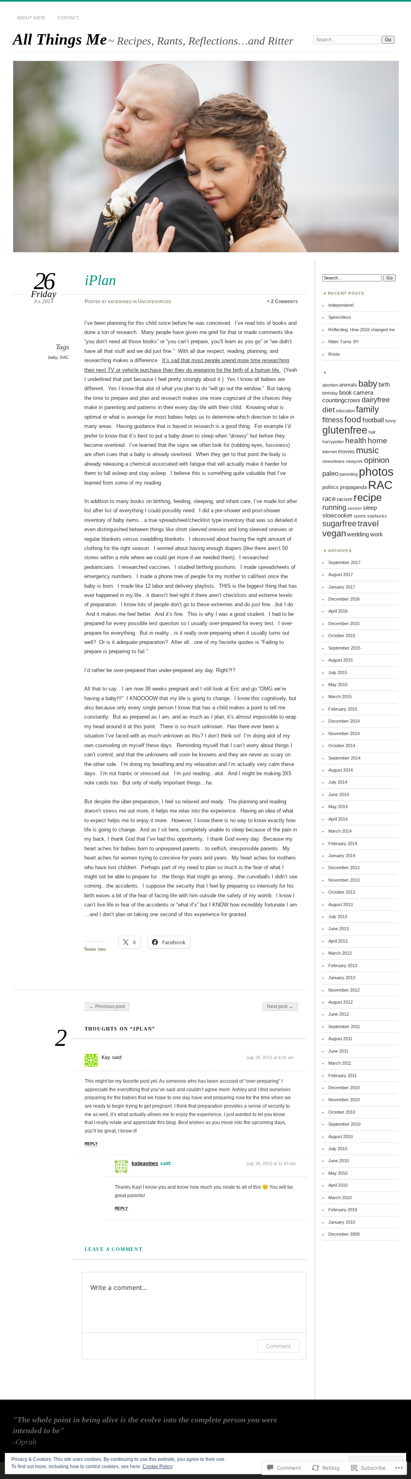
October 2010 (341, 1112)
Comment (278, 1346)
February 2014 (342, 843)
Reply (91, 1143)
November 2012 (344, 990)
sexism (355, 508)
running (334, 507)
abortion (330, 385)
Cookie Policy (157, 1466)
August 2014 (340, 770)
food (352, 419)
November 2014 (344, 733)
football (373, 420)
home (377, 440)
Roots (334, 354)
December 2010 (344, 1087)
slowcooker (337, 515)
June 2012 (338, 1014)
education (345, 410)
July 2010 (337, 1148)
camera (363, 392)
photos (376, 471)
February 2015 (342, 709)
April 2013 (338, 941)
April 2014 (338, 819)
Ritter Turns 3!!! (343, 341)
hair (372, 432)
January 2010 (341, 1222)
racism (344, 499)
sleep (370, 507)
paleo (330, 473)
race (329, 498)
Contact (68, 17)
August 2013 (340, 904)
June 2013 (338, 928)
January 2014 (341, 855)
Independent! (341, 305)
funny (390, 420)
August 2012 (340, 1002)
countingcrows (341, 400)
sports (360, 515)
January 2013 (341, 977)
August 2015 (340, 660)
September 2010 (344, 1124)
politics (330, 487)
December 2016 (344, 599)
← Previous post (107, 1006)
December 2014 (344, 721)
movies (346, 451)
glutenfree (344, 430)
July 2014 (337, 782)
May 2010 (338, 1173)
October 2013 (341, 892)
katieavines (120, 301)
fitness (332, 420)
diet (328, 409)
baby (52, 357)
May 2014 (338, 806)
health (355, 440)
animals (348, 385)
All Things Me (60, 39)
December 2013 (344, 867)
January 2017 (341, 587)
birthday (330, 393)
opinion (376, 460)
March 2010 (340, 1197)
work (376, 534)
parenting (349, 474)
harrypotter (333, 441)
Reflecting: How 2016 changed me (361, 329)
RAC (64, 357)
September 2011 (344, 1026)
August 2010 (340, 1136)
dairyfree (376, 400)
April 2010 (338, 1185)
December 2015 (344, 623)
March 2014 (340, 831)
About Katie (31, 17)
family (367, 409)
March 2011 (339, 1063)
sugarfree (339, 523)
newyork (354, 461)
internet (329, 451)
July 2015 (337, 672)
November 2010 (344, 1099)
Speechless (339, 317)
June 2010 (338, 1160)
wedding (358, 534)
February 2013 (342, 965)
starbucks (377, 515)
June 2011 (338, 1051)
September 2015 (344, 648)
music (367, 450)
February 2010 (342, 1209)
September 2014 (344, 758)
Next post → (280, 1006)
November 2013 (344, 880)
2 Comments (284, 301)
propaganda (353, 487)
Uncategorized (154, 301)
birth (384, 384)
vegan (334, 533)
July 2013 (337, 916)
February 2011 (342, 1075)
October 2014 (341, 745)
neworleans (333, 461)
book (345, 392)
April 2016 (338, 611)
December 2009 (344, 1234)
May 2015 (338, 684)
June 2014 (338, 794)
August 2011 (340, 1038)
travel (368, 523)
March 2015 (340, 696)
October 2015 (341, 635)
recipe (368, 497)
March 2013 (340, 953)
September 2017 (344, 562)
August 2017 (340, 574)
